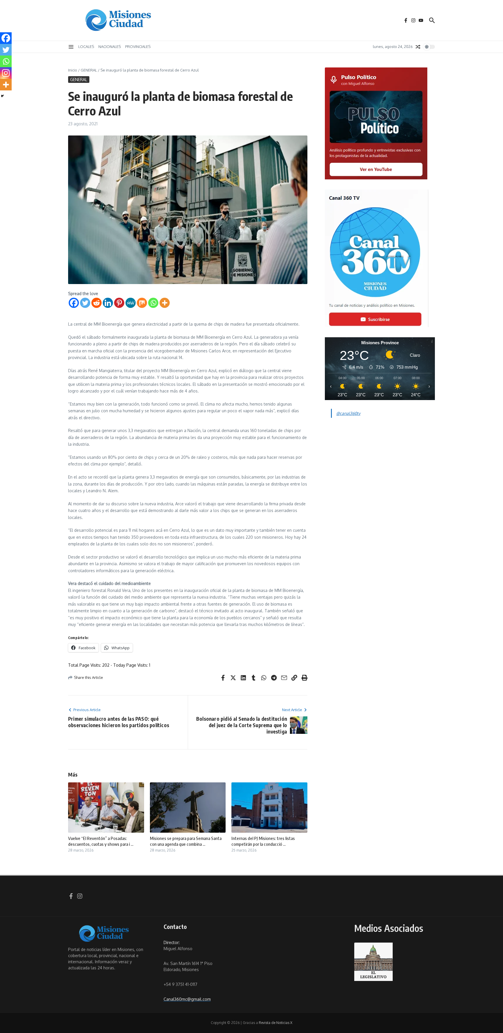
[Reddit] (96, 303)
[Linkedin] (108, 303)
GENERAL (89, 70)
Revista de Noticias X (275, 1022)
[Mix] (142, 303)
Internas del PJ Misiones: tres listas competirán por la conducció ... (263, 841)
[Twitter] (85, 303)
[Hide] (2, 96)
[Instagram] (6, 73)
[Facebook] (74, 303)
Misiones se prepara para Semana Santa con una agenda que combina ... (186, 841)
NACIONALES (109, 46)
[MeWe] (130, 303)
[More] (165, 303)
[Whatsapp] (153, 303)
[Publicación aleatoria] (418, 46)
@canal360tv (348, 413)
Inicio (72, 70)
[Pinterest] (119, 303)
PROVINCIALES (137, 46)
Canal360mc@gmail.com (187, 999)
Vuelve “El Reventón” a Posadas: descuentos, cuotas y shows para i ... (100, 841)
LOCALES (86, 46)
